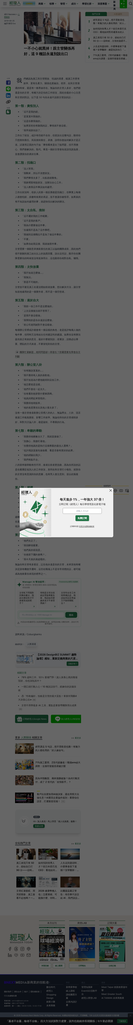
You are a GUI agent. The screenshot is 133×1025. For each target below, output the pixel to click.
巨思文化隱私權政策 (86, 526)
